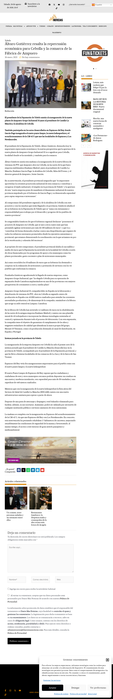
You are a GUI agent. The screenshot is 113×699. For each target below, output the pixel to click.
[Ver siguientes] (89, 146)
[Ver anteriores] (83, 146)
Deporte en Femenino (62, 26)
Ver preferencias (98, 687)
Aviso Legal (92, 694)
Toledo (8, 40)
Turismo (42, 26)
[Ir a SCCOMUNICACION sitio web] (94, 169)
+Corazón (50, 26)
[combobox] (82, 4)
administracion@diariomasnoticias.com (25, 630)
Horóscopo (103, 26)
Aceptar (52, 687)
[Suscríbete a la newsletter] (26, 4)
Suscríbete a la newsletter (34, 5)
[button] (107, 660)
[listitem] (94, 87)
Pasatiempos (56, 32)
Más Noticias (17, 26)
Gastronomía (76, 26)
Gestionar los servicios (51, 680)
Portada (9, 26)
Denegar (75, 687)
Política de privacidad (78, 694)
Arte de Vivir (31, 26)
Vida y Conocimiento (90, 26)
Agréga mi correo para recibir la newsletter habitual (32, 589)
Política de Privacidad (17, 633)
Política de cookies (61, 694)
